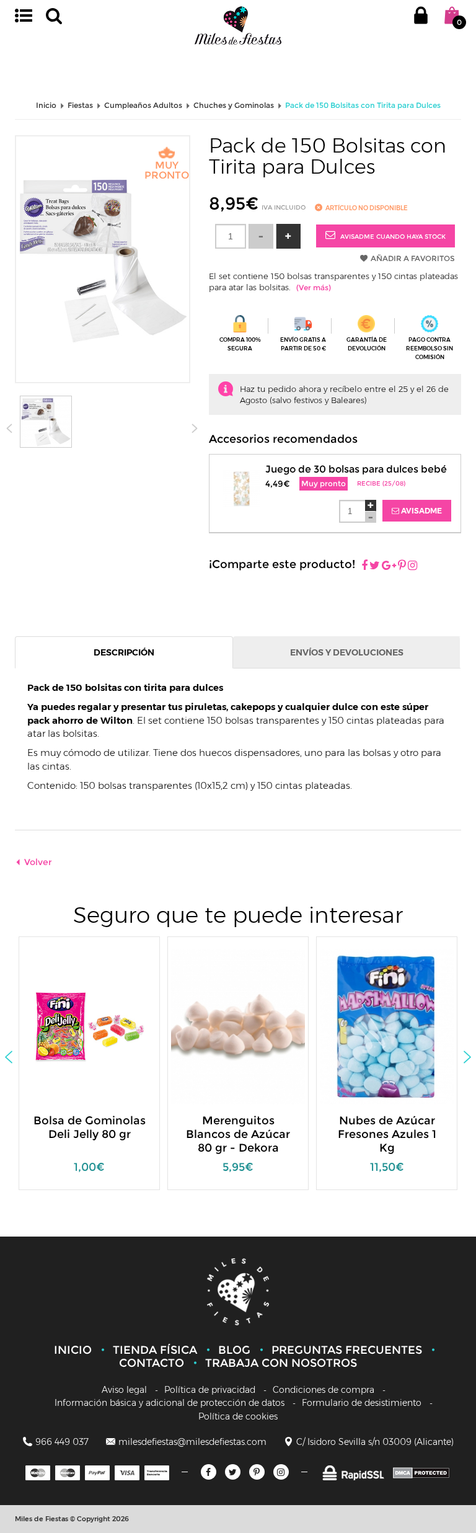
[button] (288, 236)
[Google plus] (389, 566)
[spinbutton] (230, 236)
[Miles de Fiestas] (238, 25)
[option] (89, 1069)
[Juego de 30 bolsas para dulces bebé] (241, 481)
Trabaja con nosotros (281, 1363)
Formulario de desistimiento (361, 1402)
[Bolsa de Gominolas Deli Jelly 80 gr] (80, 1026)
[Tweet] (374, 566)
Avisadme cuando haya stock (392, 237)
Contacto (151, 1363)
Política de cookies (238, 1416)
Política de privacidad (209, 1389)
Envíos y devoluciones (346, 652)
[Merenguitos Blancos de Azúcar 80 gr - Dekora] (248, 1026)
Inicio (73, 1350)
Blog (234, 1350)
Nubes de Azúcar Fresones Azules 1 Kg (387, 1134)
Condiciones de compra (323, 1389)
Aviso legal (124, 1389)
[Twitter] (232, 1472)
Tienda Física (155, 1350)
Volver (38, 862)
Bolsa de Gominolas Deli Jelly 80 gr (89, 1127)
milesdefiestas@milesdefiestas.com (192, 1441)
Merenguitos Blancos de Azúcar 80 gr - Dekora (238, 1134)
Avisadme (420, 510)
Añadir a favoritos (413, 258)
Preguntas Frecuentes (346, 1350)
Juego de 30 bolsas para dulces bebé (356, 469)
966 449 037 (62, 1441)
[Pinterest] (402, 566)
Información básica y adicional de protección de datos (169, 1402)
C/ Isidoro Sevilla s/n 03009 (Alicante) (375, 1441)
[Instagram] (412, 566)
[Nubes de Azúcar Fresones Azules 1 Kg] (397, 1026)
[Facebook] (364, 566)
